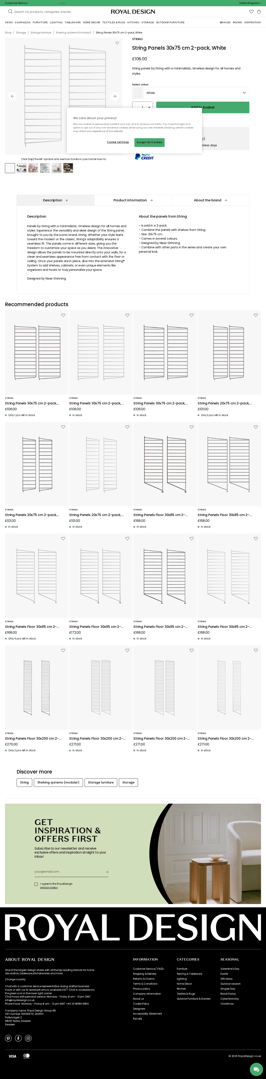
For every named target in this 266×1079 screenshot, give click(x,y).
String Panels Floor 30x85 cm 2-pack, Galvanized (95, 627)
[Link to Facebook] (18, 1038)
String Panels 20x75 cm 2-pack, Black (31, 515)
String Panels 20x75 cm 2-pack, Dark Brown (224, 403)
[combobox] (250, 3)
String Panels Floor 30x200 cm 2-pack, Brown (32, 738)
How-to (101, 159)
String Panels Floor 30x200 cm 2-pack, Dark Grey (96, 738)
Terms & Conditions (145, 984)
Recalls (137, 1018)
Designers (139, 1009)
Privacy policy (141, 989)
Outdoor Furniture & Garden (194, 999)
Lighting (182, 979)
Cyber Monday (229, 999)
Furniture (182, 969)
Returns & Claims (143, 979)
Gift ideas (226, 979)
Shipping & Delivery (144, 974)
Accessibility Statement (147, 1013)
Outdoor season (230, 984)
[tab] (55, 200)
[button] (250, 3)
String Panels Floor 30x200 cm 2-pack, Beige (224, 738)
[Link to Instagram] (28, 1038)
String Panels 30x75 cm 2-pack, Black (159, 403)
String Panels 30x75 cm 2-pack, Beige (95, 403)
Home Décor (184, 984)
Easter (224, 974)
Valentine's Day (229, 969)
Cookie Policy (141, 1004)
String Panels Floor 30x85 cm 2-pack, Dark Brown (223, 515)
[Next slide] (115, 96)
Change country (15, 979)
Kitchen (181, 989)
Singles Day (227, 989)
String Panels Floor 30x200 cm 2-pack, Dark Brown (160, 738)
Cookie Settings (118, 142)
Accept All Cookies (149, 142)
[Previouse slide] (12, 96)
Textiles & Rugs (186, 994)
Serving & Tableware (189, 974)
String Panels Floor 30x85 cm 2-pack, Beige (31, 627)
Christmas (227, 1004)
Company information (147, 994)
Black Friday (228, 994)
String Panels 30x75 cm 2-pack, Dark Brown (31, 403)
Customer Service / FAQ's (148, 969)
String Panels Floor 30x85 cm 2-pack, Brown (159, 515)
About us (138, 999)
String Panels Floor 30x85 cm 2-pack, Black (159, 627)
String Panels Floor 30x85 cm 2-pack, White (223, 627)
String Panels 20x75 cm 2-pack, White (95, 515)
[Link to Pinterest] (8, 1038)
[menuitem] (9, 22)
